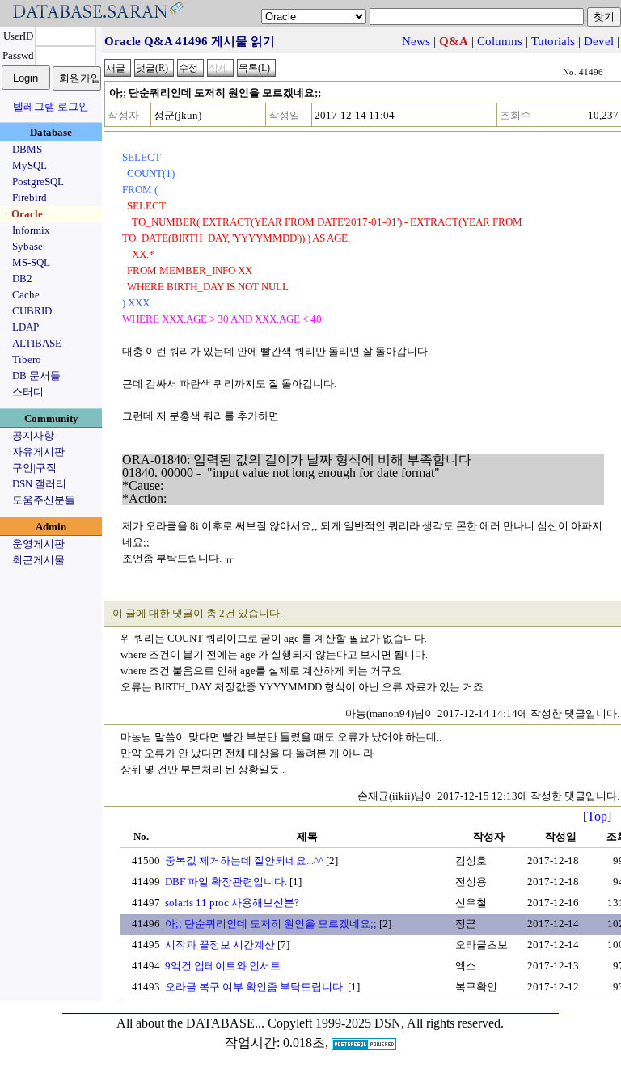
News (416, 41)
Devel (599, 41)
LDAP (25, 327)
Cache (26, 295)
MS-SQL (31, 262)
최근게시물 (38, 560)
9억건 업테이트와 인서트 (223, 966)
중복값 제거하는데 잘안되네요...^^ (244, 861)
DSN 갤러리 (39, 484)
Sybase (27, 246)
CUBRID (32, 311)
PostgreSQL (38, 181)
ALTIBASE (36, 343)
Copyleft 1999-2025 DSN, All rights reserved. (386, 1023)
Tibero (26, 359)
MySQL (29, 165)
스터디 (28, 392)
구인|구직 (34, 468)
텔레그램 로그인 (51, 106)
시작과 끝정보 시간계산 (220, 945)
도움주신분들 (43, 500)
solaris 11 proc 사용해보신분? (232, 903)
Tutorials (553, 41)
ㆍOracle (22, 214)
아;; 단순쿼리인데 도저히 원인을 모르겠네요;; (271, 924)
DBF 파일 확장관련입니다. (226, 882)
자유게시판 (38, 451)
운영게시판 (38, 544)
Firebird (29, 198)
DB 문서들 (36, 375)
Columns (499, 41)
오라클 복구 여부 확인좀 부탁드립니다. (255, 987)
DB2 (22, 278)
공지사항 (33, 435)
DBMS (27, 149)
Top (597, 816)
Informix (31, 230)
